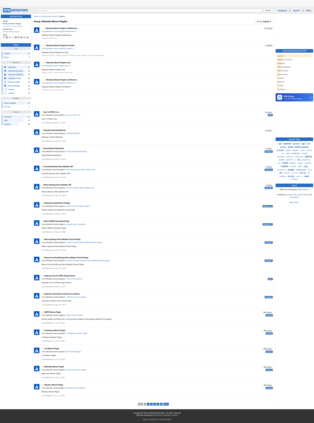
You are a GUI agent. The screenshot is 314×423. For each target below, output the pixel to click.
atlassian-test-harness (49, 38)
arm (308, 143)
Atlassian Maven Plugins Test (58, 62)
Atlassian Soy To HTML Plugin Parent (59, 276)
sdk (281, 173)
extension (290, 157)
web (306, 176)
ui (302, 176)
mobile (285, 166)
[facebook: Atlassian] (19, 37)
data (288, 153)
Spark (299, 195)
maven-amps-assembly (76, 224)
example (281, 156)
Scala (290, 195)
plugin (291, 169)
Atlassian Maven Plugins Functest (60, 45)
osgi (305, 166)
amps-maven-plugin (75, 315)
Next (166, 404)
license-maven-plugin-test (63, 72)
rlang (310, 170)
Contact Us (153, 419)
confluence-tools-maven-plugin (53, 90)
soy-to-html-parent (74, 279)
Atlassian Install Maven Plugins (57, 203)
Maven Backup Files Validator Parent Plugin (62, 239)
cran (283, 153)
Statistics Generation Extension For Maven (62, 294)
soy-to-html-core (73, 115)
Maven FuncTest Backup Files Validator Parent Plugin (66, 257)
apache (297, 143)
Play (294, 195)
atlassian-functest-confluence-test (68, 55)
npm (300, 166)
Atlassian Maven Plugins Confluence (61, 80)
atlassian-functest (48, 55)
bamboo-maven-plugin (76, 388)
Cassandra (294, 197)
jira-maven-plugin (74, 351)
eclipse (304, 153)
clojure (295, 150)
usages (268, 112)
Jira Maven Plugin (51, 348)
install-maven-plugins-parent (78, 206)
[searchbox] (148, 10)
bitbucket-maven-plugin (76, 370)
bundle (281, 150)
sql (308, 173)
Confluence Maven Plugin (54, 330)
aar (280, 143)
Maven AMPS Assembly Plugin (56, 221)
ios (299, 159)
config (309, 150)
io (295, 160)
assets (283, 147)
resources (301, 169)
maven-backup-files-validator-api (80, 188)
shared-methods (73, 133)
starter (283, 176)
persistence (282, 170)
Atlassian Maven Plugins (12, 24)
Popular (296, 10)
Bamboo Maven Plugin (54, 385)
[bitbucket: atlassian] (7, 37)
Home (36, 16)
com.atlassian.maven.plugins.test (55, 66)
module (293, 166)
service (295, 173)
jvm (279, 163)
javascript (306, 160)
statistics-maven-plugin (76, 297)
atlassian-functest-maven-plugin (92, 55)
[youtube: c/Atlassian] (22, 37)
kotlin (285, 163)
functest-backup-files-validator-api (81, 169)
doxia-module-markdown (77, 151)
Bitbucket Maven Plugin (54, 367)
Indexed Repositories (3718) (294, 51)
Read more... (294, 202)
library (293, 163)
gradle (282, 159)
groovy (290, 159)
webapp (294, 179)
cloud (302, 150)
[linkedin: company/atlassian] (16, 37)
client (288, 150)
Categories (282, 10)
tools (298, 176)
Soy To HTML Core (51, 112)
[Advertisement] (157, 3)
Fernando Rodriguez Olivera (166, 415)
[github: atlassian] (4, 37)
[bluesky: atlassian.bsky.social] (27, 37)
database (296, 153)
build (291, 147)
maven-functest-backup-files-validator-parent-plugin (88, 260)
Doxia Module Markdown (53, 148)
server (287, 173)
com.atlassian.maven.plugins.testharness (58, 31)
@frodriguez (304, 189)
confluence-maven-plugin (77, 333)
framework (299, 157)
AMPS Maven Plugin (52, 312)
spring (302, 173)
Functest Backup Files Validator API (58, 166)
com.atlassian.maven (48, 16)
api (304, 143)
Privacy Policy (165, 419)
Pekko (305, 195)
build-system (302, 147)
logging (300, 163)
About (308, 10)
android (287, 143)
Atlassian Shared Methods (55, 130)
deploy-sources (47, 72)
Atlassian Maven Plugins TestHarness (61, 28)
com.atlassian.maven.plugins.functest (57, 48)
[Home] (16, 12)
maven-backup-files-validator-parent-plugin (84, 242)
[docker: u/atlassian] (10, 37)
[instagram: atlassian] (25, 37)
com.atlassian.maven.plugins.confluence (58, 83)
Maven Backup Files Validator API (57, 185)
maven (308, 163)
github (308, 156)
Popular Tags (294, 139)
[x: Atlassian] (13, 37)
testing (291, 176)
